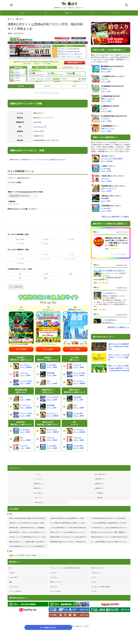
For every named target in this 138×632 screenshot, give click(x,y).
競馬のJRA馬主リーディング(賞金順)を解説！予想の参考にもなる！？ (29, 541)
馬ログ (69, 4)
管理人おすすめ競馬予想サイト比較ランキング (47, 423)
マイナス (20, 254)
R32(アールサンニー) (97, 568)
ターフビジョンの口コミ (120, 254)
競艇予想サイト (38, 488)
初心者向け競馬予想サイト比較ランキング (21, 358)
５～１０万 (70, 254)
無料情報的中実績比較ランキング (21, 391)
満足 (20, 278)
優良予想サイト (99, 479)
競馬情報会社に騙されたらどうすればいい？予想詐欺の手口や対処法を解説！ (69, 541)
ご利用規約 (99, 493)
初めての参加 (20, 239)
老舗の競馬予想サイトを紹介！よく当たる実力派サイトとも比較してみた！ (29, 532)
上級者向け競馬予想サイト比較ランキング (47, 358)
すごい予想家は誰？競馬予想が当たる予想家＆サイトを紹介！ (68, 523)
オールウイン (54, 577)
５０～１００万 (70, 259)
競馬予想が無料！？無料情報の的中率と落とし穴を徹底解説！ (27, 527)
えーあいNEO (13, 577)
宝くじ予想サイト (38, 493)
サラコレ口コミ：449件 (106, 110)
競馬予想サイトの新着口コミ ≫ (118, 327)
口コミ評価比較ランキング (74, 358)
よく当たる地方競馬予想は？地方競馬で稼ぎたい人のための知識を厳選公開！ (110, 523)
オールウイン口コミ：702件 (106, 120)
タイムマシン (54, 587)
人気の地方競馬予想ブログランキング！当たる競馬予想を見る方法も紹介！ (29, 546)
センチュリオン (13, 587)
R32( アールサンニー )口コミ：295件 (108, 189)
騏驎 (10, 582)
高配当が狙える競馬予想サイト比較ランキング (74, 391)
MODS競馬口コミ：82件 (106, 199)
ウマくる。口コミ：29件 (106, 80)
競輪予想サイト (99, 488)
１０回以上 (45, 243)
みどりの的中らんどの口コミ (113, 270)
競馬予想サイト (99, 483)
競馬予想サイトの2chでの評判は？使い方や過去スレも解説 (26, 523)
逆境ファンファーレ (56, 582)
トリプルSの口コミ (109, 320)
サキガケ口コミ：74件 (105, 90)
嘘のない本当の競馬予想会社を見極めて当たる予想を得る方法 (27, 518)
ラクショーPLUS (55, 591)
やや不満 (45, 274)
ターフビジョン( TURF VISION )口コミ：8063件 (112, 160)
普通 (70, 274)
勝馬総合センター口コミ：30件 (107, 70)
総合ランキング (74, 423)
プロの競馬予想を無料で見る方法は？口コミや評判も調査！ (108, 518)
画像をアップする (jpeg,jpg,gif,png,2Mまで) (23, 192)
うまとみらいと (95, 572)
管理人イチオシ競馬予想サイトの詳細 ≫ (115, 216)
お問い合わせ (38, 502)
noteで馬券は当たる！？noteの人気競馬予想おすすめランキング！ (110, 527)
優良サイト (69, 13)
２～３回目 (45, 239)
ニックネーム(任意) (14, 182)
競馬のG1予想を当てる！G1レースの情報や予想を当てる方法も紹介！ (110, 537)
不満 (20, 274)
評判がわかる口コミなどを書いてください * (23, 209)
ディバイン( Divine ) (15, 591)
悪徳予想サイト (38, 483)
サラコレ (93, 582)
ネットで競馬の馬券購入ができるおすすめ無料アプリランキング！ (110, 541)
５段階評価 (11, 201)
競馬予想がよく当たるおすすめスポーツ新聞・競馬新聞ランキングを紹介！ (110, 532)
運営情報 (99, 497)
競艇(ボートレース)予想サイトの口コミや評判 (22, 555)
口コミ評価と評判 (100, 474)
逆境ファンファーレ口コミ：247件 (108, 130)
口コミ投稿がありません (48, 627)
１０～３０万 (20, 259)
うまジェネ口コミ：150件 (106, 180)
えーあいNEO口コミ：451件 (106, 170)
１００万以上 (20, 263)
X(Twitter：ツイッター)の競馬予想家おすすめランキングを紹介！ (28, 537)
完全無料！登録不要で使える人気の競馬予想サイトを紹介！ (67, 518)
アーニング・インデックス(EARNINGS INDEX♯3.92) (65, 568)
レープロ (93, 591)
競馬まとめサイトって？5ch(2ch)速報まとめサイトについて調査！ (69, 532)
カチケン (93, 577)
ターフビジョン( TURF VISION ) (100, 587)
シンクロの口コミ (109, 293)
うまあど (11, 572)
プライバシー (38, 497)
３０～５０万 (45, 259)
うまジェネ (53, 572)
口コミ (23, 13)
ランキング (115, 13)
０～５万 (45, 254)
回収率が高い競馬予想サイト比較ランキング (21, 423)
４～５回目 (70, 239)
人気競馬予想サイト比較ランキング (48, 391)
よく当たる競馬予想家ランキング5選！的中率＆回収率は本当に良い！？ (69, 527)
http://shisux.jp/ (38, 127)
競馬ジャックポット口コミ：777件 (108, 100)
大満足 (45, 278)
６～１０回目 (20, 243)
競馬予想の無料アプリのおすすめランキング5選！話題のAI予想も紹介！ (69, 537)
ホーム (38, 474)
